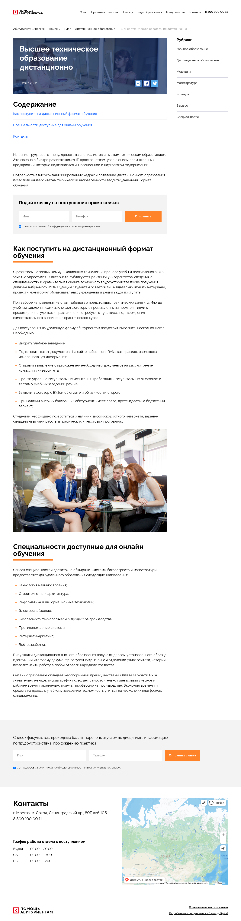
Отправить (143, 216)
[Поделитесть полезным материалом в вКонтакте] (138, 83)
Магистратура (187, 83)
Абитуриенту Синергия (28, 29)
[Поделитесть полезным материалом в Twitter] (154, 83)
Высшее (182, 105)
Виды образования (149, 12)
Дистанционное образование (95, 29)
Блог (67, 29)
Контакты (195, 12)
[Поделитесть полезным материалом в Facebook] (146, 83)
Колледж (183, 94)
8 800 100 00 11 (216, 12)
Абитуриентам (175, 12)
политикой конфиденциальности (55, 226)
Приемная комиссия (104, 12)
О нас (83, 12)
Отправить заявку (182, 755)
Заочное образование (192, 49)
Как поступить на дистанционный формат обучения (55, 114)
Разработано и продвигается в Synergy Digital (198, 913)
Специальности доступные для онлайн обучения (52, 125)
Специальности (188, 117)
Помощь (127, 12)
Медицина (184, 71)
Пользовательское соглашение (208, 907)
